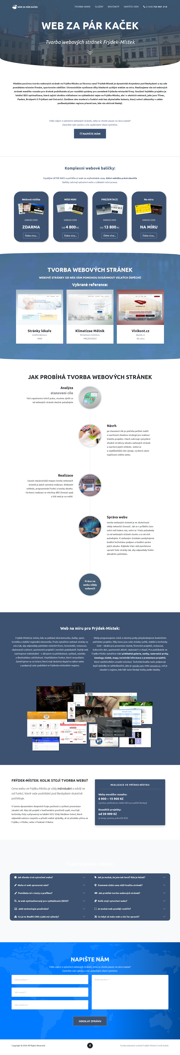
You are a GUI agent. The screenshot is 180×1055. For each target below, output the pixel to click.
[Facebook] (90, 1045)
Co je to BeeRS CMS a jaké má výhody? (38, 916)
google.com (138, 665)
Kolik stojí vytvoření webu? (112, 900)
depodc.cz (140, 334)
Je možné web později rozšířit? (114, 908)
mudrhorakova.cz (39, 334)
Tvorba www (83, 6)
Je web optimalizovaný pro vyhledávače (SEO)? (43, 900)
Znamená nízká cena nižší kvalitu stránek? (120, 885)
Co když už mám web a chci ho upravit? (118, 916)
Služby (99, 6)
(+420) (156, 6)
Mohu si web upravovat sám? (33, 885)
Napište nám (131, 6)
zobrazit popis (31, 220)
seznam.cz (155, 665)
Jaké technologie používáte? (33, 908)
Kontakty (113, 6)
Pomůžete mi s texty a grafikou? (35, 892)
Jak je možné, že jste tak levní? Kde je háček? (121, 877)
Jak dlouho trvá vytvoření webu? (35, 877)
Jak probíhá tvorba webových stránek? (119, 892)
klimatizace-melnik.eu (90, 334)
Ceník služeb (162, 1045)
